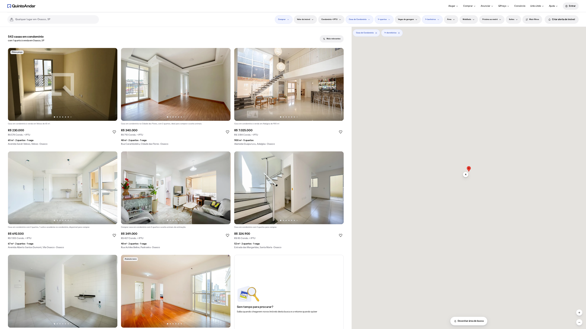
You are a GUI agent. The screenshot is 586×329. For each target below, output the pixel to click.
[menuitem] (453, 6)
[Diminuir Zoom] (579, 322)
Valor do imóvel (303, 19)
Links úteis (535, 6)
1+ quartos (382, 19)
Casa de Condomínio (358, 19)
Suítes (511, 19)
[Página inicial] (21, 6)
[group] (62, 98)
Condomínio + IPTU (329, 19)
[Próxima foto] (112, 84)
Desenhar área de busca (471, 321)
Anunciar (485, 6)
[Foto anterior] (13, 84)
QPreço (502, 6)
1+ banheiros (430, 19)
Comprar (468, 6)
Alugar (451, 6)
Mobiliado (467, 19)
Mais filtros (534, 19)
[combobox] (55, 19)
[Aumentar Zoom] (579, 313)
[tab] (332, 38)
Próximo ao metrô (490, 19)
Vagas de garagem (406, 19)
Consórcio (519, 6)
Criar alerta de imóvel (563, 19)
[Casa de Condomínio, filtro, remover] (376, 33)
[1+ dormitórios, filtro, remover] (399, 33)
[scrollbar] (469, 32)
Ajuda (552, 6)
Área (449, 19)
